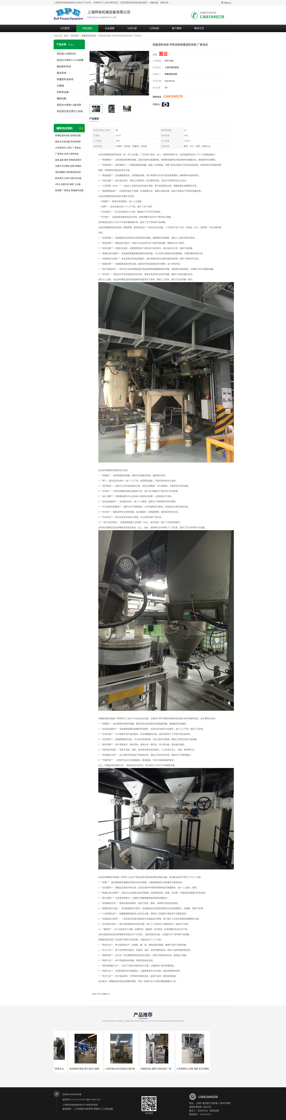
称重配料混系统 (88, 36)
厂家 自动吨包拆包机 (143, 1069)
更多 (81, 128)
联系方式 (199, 28)
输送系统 (61, 73)
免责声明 (89, 1109)
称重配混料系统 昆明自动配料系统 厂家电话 (69, 135)
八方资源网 (79, 1109)
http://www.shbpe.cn (101, 994)
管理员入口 (99, 1109)
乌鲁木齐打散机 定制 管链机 (68, 166)
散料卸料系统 (64, 66)
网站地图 (109, 1109)
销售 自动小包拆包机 (178, 1069)
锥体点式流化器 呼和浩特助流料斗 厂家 (69, 142)
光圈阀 (60, 85)
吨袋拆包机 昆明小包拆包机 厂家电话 (72, 1069)
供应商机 (87, 28)
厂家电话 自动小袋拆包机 (67, 154)
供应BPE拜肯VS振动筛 (69, 105)
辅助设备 (61, 98)
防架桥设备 (63, 92)
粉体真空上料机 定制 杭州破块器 (69, 178)
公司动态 (154, 28)
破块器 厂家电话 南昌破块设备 (69, 190)
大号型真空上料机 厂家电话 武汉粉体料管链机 (69, 148)
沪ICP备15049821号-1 (91, 1099)
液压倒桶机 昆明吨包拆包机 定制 (69, 172)
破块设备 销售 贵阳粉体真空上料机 (69, 160)
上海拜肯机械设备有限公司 (74, 1105)
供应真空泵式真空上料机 (70, 111)
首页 (66, 36)
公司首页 (65, 28)
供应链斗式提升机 (66, 53)
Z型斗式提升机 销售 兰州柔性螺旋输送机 (69, 184)
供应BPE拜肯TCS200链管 (70, 60)
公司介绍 (132, 28)
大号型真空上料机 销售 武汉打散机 (107, 1069)
